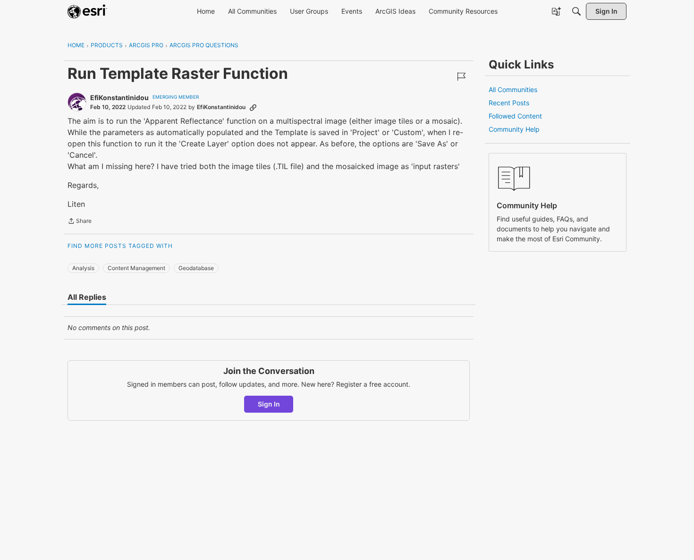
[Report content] (461, 76)
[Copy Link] (253, 107)
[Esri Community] (87, 11)
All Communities (513, 89)
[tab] (87, 297)
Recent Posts (509, 103)
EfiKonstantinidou (119, 97)
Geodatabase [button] (196, 268)
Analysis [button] (83, 268)
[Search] (576, 11)
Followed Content (515, 116)
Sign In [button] (269, 404)
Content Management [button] (136, 268)
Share (80, 222)
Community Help (514, 129)
